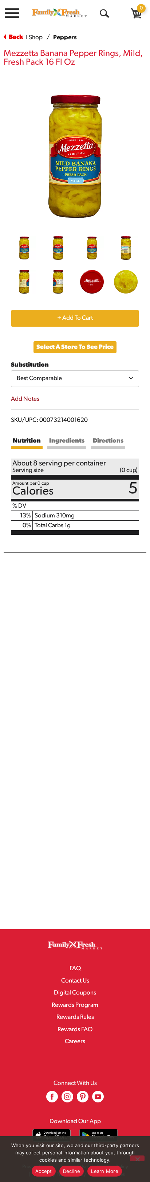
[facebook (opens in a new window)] (52, 1099)
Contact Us (75, 981)
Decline (71, 1171)
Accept (43, 1171)
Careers (75, 1041)
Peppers (65, 38)
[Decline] (137, 1158)
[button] (24, 248)
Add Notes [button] (25, 399)
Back (15, 37)
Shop (36, 38)
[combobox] (75, 379)
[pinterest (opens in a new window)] (82, 1099)
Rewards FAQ (75, 1029)
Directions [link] (108, 441)
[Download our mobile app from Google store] (98, 1135)
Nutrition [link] (27, 441)
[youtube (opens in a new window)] (98, 1099)
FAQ (75, 968)
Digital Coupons (75, 993)
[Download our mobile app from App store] (51, 1135)
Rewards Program (75, 1005)
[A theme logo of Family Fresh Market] (59, 12)
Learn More (104, 1171)
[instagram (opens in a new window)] (67, 1099)
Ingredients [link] (66, 441)
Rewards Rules (75, 1017)
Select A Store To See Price (75, 347)
